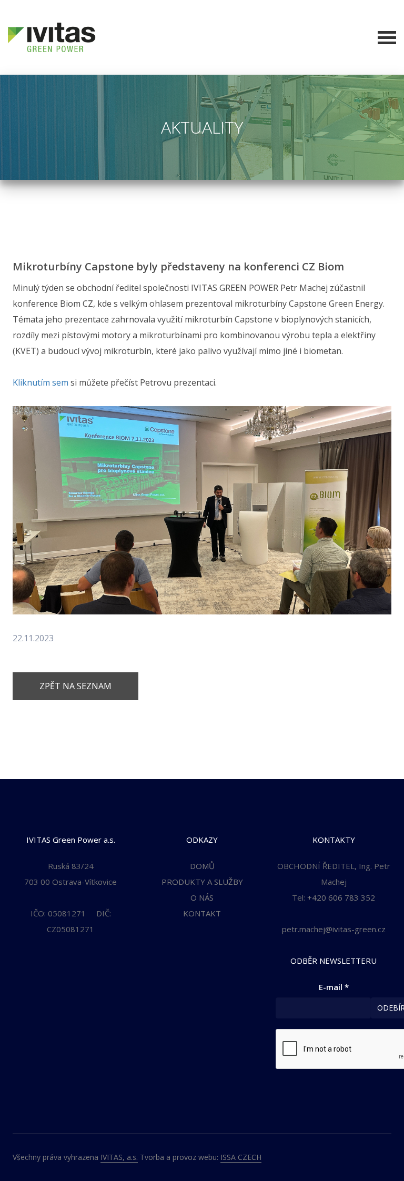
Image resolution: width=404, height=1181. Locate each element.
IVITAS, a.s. (119, 1157)
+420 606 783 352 (341, 897)
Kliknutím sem (40, 382)
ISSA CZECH (240, 1157)
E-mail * (334, 987)
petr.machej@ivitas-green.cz (334, 929)
